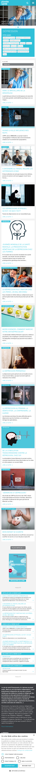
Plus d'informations (7, 726)
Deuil (4, 54)
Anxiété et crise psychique (11, 43)
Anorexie (6, 40)
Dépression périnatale (9, 51)
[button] (18, 771)
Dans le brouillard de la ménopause (13, 91)
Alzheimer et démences (23, 38)
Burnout (20, 46)
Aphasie (22, 43)
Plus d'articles (17, 548)
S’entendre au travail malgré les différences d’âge (17, 170)
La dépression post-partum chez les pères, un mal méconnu (17, 290)
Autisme (28, 43)
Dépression (6, 656)
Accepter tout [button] (9, 766)
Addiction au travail (9, 38)
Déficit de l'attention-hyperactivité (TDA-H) (16, 49)
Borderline (6, 46)
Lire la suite (6, 102)
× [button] (34, 735)
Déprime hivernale (23, 51)
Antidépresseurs (15, 40)
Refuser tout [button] (26, 766)
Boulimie (13, 46)
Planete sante (5, 3)
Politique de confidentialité (24, 750)
